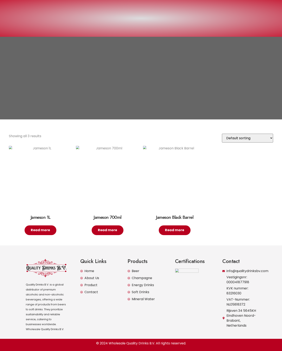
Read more (40, 230)
